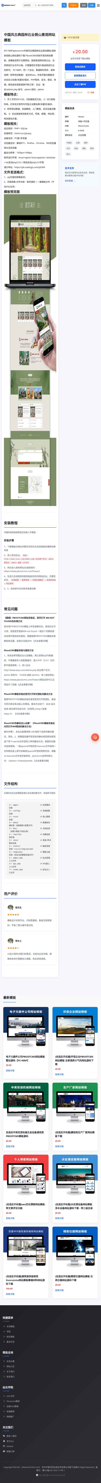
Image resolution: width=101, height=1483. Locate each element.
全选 (42, 804)
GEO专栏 (11, 1396)
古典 (78, 143)
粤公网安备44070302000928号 (52, 1475)
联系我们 (10, 1376)
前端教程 (10, 1411)
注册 (92, 5)
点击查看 (82, 135)
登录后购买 (80, 66)
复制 (49, 804)
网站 (76, 148)
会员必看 (10, 1361)
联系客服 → (70, 180)
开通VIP (73, 5)
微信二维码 (11, 1436)
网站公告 (10, 1366)
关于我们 (10, 1371)
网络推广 (10, 1416)
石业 (68, 148)
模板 (84, 148)
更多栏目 (10, 1341)
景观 (92, 148)
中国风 (69, 143)
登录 (84, 5)
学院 (9, 1331)
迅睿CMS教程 (13, 1406)
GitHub (10, 1446)
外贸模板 (10, 1326)
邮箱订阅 (10, 1451)
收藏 (92, 92)
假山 (68, 154)
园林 (85, 143)
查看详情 (10, 1070)
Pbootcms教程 (13, 1401)
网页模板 (10, 1336)
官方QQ (10, 1441)
